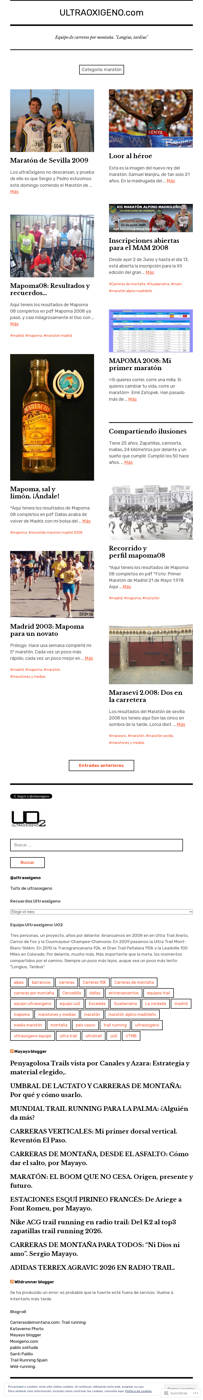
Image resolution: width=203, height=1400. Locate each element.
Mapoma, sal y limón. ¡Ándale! (34, 493)
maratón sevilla (160, 736)
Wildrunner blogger (34, 1282)
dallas (94, 993)
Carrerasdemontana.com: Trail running (48, 1322)
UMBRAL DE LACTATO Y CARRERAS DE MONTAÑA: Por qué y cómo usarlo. (95, 1090)
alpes (19, 982)
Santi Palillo (21, 1353)
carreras (66, 982)
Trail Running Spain (29, 1360)
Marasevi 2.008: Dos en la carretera (145, 696)
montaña (59, 1025)
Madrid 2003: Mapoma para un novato (47, 630)
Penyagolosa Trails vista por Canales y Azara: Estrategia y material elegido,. (99, 1068)
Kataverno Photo (27, 1328)
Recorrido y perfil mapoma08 (137, 552)
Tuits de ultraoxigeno (31, 888)
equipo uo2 (70, 1003)
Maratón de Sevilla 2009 (49, 160)
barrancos (41, 982)
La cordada (155, 1003)
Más (14, 191)
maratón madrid (59, 336)
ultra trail (68, 1036)
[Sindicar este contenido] (12, 1051)
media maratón (28, 1025)
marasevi (118, 736)
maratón (53, 670)
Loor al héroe (130, 156)
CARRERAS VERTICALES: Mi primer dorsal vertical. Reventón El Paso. (93, 1136)
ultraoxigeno (147, 1025)
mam (177, 284)
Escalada (97, 1003)
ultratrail (93, 1036)
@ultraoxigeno (25, 877)
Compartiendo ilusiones (148, 431)
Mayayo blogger (30, 1051)
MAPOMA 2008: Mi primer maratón (140, 364)
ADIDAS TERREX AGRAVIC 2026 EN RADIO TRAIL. (92, 1267)
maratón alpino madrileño (131, 291)
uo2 (113, 1036)
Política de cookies (138, 1391)
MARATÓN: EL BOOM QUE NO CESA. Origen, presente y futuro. (101, 1181)
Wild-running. (23, 1366)
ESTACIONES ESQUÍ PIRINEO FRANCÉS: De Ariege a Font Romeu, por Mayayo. (96, 1204)
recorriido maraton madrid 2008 (56, 532)
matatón (152, 598)
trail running (115, 1025)
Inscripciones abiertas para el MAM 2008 (144, 244)
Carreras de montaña (128, 284)
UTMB (131, 1036)
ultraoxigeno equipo (32, 1036)
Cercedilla (71, 993)
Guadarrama (159, 284)
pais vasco (85, 1025)
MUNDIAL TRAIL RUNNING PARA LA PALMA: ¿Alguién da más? (99, 1113)
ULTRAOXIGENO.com (101, 12)
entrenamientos (124, 993)
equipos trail (158, 993)
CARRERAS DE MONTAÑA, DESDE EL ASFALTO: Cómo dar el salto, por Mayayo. (99, 1159)
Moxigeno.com (24, 1341)
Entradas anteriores (101, 765)
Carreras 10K (94, 982)
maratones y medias (29, 677)
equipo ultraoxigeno (32, 1003)
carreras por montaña (34, 993)
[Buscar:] (96, 844)
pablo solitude (24, 1347)
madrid (18, 336)
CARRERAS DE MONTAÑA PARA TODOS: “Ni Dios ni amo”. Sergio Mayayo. (95, 1249)
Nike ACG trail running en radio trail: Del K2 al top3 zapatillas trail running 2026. (93, 1227)
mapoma (35, 336)
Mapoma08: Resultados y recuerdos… (50, 289)
